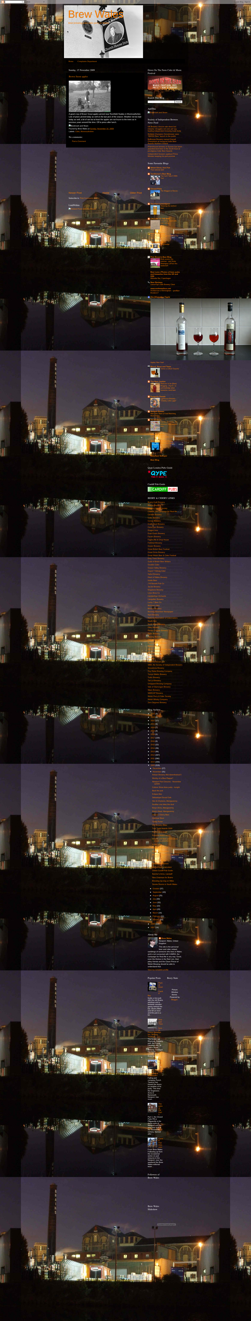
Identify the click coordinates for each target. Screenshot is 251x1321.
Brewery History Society (157, 508)
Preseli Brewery (154, 640)
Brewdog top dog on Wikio (163, 881)
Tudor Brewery (154, 677)
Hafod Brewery (154, 574)
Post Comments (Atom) (89, 198)
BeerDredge (165, 244)
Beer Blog (154, 460)
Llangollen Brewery (156, 599)
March (155, 913)
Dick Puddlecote (157, 234)
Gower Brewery (154, 546)
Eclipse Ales (157, 794)
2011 (153, 758)
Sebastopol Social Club (161, 797)
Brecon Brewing (154, 505)
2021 (153, 724)
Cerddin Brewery (155, 515)
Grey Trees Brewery (156, 558)
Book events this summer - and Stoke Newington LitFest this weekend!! (169, 262)
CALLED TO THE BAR (160, 219)
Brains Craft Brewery (156, 502)
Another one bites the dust (163, 804)
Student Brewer (157, 411)
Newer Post (75, 192)
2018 (153, 734)
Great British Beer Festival (158, 549)
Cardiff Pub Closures (160, 1143)
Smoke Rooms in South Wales (164, 884)
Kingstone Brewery (155, 590)
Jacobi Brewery (154, 587)
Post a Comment (79, 141)
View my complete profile (158, 970)
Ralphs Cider (153, 646)
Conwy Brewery (154, 521)
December (157, 768)
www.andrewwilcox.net (160, 289)
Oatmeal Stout (158, 818)
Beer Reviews (156, 282)
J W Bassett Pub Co (156, 584)
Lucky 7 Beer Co (154, 602)
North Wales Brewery (156, 624)
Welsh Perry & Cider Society (159, 696)
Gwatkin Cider (153, 565)
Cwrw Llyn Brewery (156, 527)
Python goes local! (159, 832)
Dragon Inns (153, 530)
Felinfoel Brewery (155, 543)
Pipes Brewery (154, 634)
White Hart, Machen (160, 864)
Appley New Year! (157, 362)
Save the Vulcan (157, 435)
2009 (153, 765)
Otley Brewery (153, 627)
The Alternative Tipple (160, 297)
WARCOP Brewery (155, 693)
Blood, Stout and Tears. (161, 367)
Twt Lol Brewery (154, 681)
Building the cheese (160, 848)
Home (71, 61)
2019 (153, 731)
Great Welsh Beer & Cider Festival (162, 555)
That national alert (157, 170)
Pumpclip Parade (158, 397)
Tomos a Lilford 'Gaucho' (170, 369)
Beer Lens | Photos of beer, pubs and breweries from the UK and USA (165, 274)
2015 (153, 745)
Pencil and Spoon (158, 242)
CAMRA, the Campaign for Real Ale (162, 511)
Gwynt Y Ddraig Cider (157, 571)
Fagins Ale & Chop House (158, 540)
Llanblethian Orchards (157, 596)
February (157, 916)
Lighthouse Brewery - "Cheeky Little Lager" (168, 400)
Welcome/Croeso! (167, 443)
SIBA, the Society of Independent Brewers (165, 665)
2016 (153, 741)
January (156, 920)
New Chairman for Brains (162, 877)
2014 (153, 748)
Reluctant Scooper (158, 456)
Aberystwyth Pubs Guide (161, 441)
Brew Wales (96, 14)
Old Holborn (155, 420)
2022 (153, 721)
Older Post (136, 192)
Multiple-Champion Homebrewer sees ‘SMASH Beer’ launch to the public (163, 135)
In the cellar (157, 844)
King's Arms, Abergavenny (163, 808)
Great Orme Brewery (156, 552)
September (157, 892)
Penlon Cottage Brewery (158, 630)
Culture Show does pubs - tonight (166, 787)
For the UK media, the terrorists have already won (169, 424)
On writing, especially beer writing (169, 222)
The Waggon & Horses (169, 191)
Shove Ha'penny (159, 860)
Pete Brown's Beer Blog (160, 257)
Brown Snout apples (78, 76)
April (155, 909)
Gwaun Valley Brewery (157, 568)
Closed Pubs (156, 189)
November (157, 772)
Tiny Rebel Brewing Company (160, 671)
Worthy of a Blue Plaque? (162, 778)
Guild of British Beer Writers (159, 562)
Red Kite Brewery (155, 652)
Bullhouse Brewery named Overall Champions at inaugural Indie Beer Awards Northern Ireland (162, 141)
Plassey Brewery (154, 637)
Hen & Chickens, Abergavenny (164, 801)
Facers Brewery (154, 537)
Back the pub (157, 791)
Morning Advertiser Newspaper (160, 612)
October (156, 889)
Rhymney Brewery (155, 656)
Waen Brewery (154, 690)
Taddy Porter (157, 822)
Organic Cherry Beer (160, 815)
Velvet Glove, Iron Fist (160, 168)
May (155, 906)
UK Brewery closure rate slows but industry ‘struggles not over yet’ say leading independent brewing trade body (164, 129)
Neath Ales (152, 621)
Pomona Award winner (161, 835)
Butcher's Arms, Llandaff (162, 874)
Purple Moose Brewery (157, 643)
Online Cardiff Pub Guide (162, 871)
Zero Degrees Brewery (157, 703)
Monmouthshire (87, 131)
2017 (153, 738)
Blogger (174, 1000)
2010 (153, 762)
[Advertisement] (105, 169)
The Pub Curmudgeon (160, 204)
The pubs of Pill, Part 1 (160, 1109)
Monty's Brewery (154, 609)
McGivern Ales (154, 605)
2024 (153, 714)
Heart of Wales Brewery (157, 577)
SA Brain (151, 659)
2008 (153, 924)
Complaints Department (87, 61)
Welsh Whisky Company (158, 699)
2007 (153, 927)
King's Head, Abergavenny (163, 811)
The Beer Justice (158, 381)
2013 (153, 752)
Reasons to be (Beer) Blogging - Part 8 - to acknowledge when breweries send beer (169, 387)
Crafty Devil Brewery (156, 524)
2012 (153, 755)
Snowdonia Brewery (156, 668)
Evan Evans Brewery (156, 533)
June (155, 902)
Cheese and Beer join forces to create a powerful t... (165, 840)
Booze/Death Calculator (162, 867)
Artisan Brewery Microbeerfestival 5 (166, 775)
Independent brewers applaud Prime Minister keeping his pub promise (163, 155)
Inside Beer (152, 580)
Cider (77, 131)
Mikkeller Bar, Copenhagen (160, 278)
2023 (153, 717)
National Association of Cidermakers (163, 618)
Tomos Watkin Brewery (157, 674)
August (156, 896)
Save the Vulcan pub (156, 662)
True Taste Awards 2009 (162, 828)
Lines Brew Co (154, 593)
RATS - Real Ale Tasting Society (161, 649)
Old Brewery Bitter (159, 825)
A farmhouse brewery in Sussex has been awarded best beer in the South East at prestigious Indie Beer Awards (165, 149)
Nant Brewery (153, 615)
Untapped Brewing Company (160, 684)
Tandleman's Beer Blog (160, 174)
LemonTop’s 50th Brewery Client (162, 284)
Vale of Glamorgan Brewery (159, 687)
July (154, 899)
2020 (153, 727)
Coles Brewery (154, 518)
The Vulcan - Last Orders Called (162, 437)
